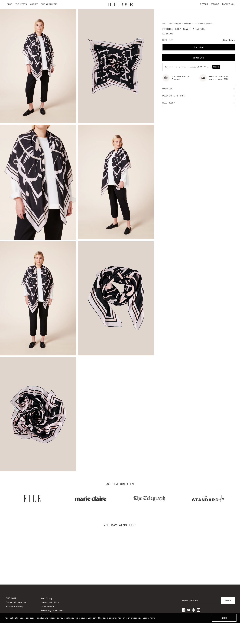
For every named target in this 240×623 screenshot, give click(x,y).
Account (215, 4)
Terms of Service (16, 602)
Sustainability (50, 602)
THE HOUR (11, 598)
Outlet (34, 4)
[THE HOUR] (120, 4)
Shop (9, 4)
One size (214, 48)
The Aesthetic (49, 4)
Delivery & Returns (52, 610)
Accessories (175, 23)
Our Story (47, 598)
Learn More (148, 617)
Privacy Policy (15, 606)
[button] (228, 4)
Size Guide (228, 40)
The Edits (21, 4)
